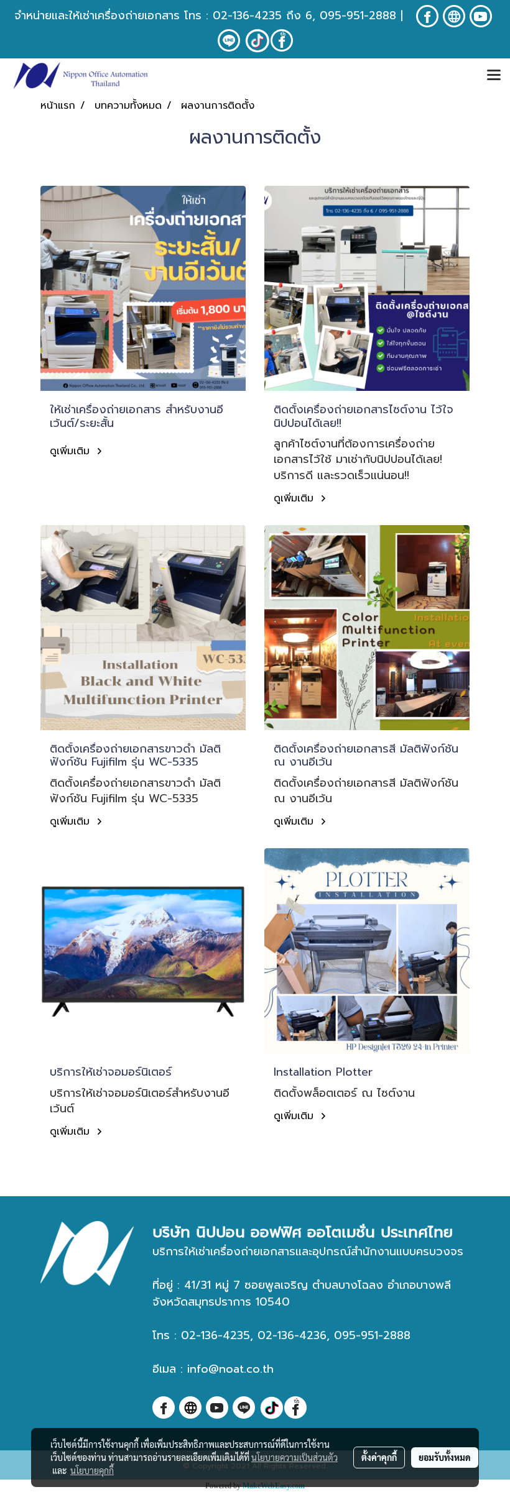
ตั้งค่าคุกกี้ (379, 1457)
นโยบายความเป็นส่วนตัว (294, 1457)
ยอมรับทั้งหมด (445, 1457)
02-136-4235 (247, 15)
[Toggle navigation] (494, 75)
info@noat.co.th (230, 1369)
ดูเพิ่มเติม (71, 451)
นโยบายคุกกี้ (92, 1470)
